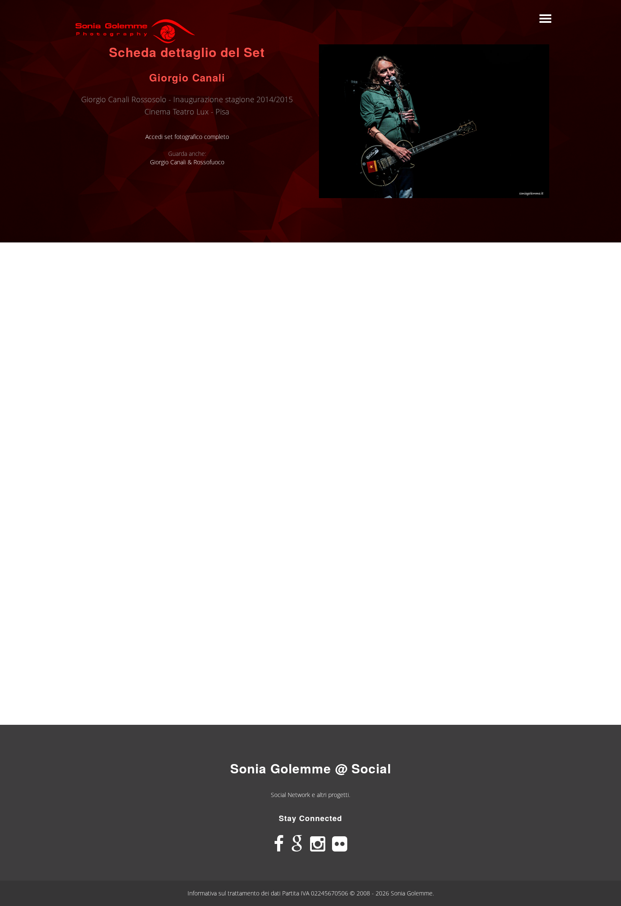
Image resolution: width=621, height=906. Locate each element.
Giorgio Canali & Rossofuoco (187, 162)
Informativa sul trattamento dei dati (235, 893)
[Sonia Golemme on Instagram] (318, 844)
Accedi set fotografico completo (187, 137)
